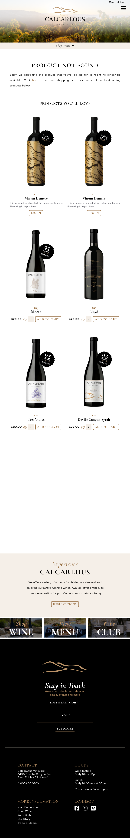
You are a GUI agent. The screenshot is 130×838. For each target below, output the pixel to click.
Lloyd (94, 310)
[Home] (65, 23)
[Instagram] (85, 808)
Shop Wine (24, 811)
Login (36, 213)
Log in (123, 2)
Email (64, 715)
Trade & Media (27, 823)
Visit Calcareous (28, 807)
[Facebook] (77, 808)
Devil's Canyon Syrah (94, 418)
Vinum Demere (36, 196)
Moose (36, 310)
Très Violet (36, 418)
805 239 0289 (29, 783)
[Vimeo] (93, 808)
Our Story (23, 819)
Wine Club (24, 815)
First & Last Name (63, 702)
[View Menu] (123, 8)
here (35, 80)
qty (25, 319)
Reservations (65, 604)
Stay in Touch (65, 685)
